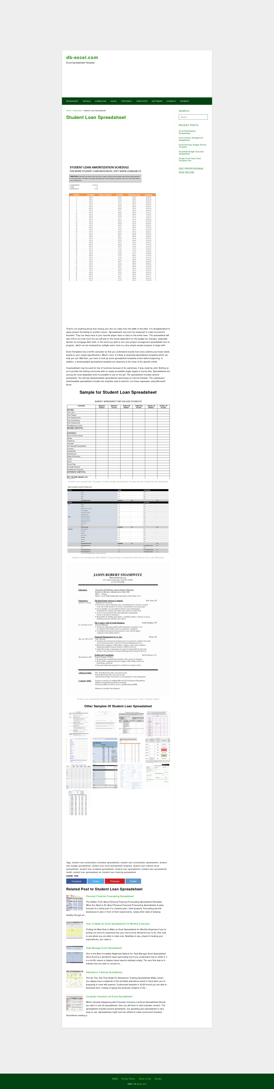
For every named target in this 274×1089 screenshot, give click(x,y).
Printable (126, 101)
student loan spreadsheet (127, 869)
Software (157, 101)
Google (87, 101)
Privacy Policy (128, 1078)
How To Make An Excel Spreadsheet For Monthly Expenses (118, 923)
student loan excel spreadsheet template (112, 865)
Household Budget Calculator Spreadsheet (191, 152)
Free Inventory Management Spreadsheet (191, 138)
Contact (158, 1078)
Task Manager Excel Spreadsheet (104, 948)
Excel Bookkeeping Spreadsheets (187, 131)
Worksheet (72, 101)
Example (171, 101)
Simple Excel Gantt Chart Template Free (190, 159)
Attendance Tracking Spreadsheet (104, 972)
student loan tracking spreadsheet (119, 872)
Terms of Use (145, 1078)
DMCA (115, 1078)
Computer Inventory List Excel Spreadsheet (109, 996)
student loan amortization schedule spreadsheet (95, 862)
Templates (142, 101)
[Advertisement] (137, 26)
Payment (184, 101)
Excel (114, 101)
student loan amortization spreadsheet (139, 862)
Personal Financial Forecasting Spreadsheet (110, 896)
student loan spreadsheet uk (87, 872)
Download (100, 101)
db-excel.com (82, 57)
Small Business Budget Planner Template (192, 145)
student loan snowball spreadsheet (97, 869)
